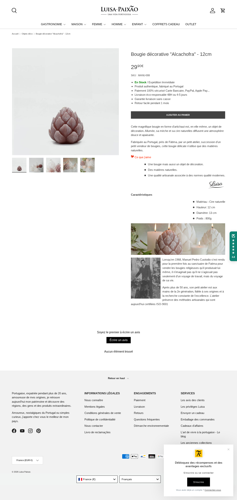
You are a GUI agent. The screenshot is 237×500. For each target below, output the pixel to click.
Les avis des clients (193, 400)
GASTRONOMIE (51, 24)
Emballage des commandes (198, 419)
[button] (223, 10)
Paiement (139, 400)
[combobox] (97, 479)
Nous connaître (93, 400)
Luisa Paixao (24, 472)
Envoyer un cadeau (192, 413)
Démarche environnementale (151, 425)
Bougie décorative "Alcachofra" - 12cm (53, 34)
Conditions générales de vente (102, 413)
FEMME (97, 24)
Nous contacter (93, 425)
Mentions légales (94, 406)
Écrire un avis (119, 340)
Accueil (15, 34)
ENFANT (137, 24)
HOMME (117, 24)
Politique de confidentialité (99, 419)
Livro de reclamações (97, 432)
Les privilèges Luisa (193, 406)
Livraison (139, 406)
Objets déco (27, 34)
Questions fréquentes (147, 419)
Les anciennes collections (196, 442)
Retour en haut (117, 378)
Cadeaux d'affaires (192, 425)
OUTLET (190, 24)
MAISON (77, 24)
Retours (138, 413)
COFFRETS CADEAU (166, 24)
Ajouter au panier (178, 115)
